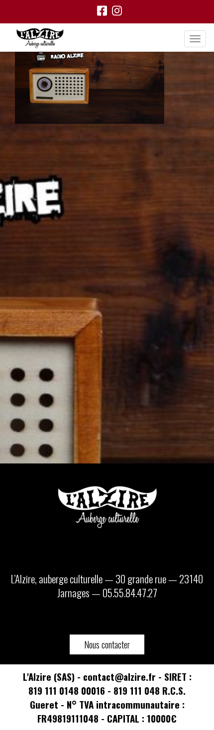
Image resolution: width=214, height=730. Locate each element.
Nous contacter (107, 644)
